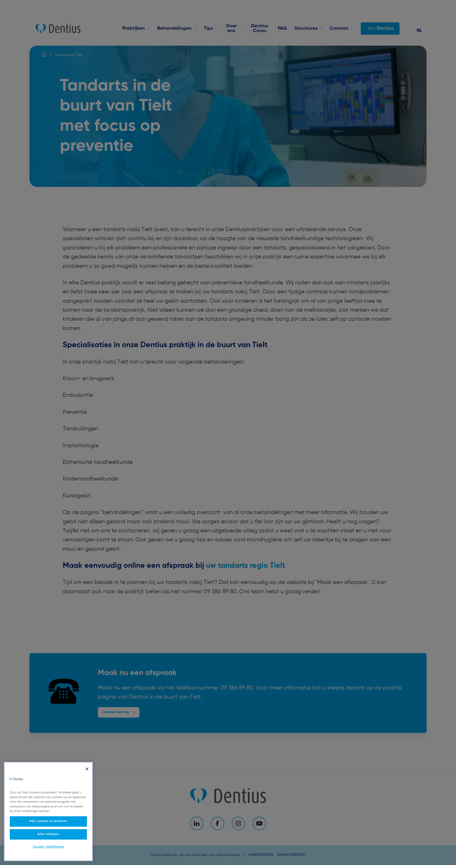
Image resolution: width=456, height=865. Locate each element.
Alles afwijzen (48, 834)
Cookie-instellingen (48, 846)
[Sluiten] (87, 769)
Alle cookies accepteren (48, 821)
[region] (48, 811)
